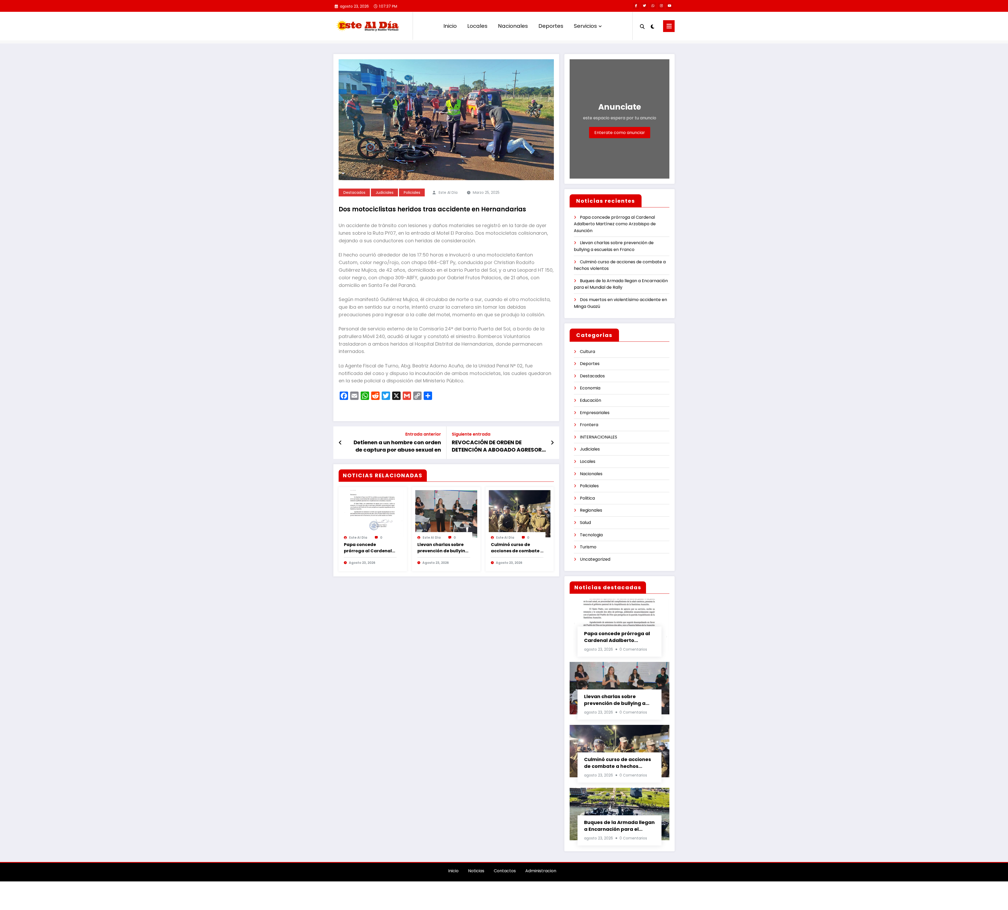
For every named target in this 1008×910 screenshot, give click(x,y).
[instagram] (661, 6)
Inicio (450, 26)
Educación (590, 400)
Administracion (540, 871)
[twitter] (644, 6)
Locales (477, 26)
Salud (585, 523)
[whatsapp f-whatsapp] (653, 6)
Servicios (585, 26)
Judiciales (384, 192)
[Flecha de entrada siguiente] (552, 442)
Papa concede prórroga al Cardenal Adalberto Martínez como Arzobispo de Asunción (368, 548)
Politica (587, 498)
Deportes (550, 26)
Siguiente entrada (471, 434)
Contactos (505, 871)
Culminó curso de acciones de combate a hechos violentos (517, 548)
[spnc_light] (652, 26)
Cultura (587, 352)
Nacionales (513, 26)
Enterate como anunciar (619, 133)
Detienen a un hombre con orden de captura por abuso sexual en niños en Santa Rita (397, 446)
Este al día (448, 192)
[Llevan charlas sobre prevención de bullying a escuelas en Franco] (446, 513)
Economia (590, 388)
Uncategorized (595, 559)
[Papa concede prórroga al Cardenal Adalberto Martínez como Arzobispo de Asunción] (373, 513)
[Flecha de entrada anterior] (340, 442)
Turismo (588, 547)
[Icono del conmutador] (669, 26)
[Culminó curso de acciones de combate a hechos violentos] (520, 513)
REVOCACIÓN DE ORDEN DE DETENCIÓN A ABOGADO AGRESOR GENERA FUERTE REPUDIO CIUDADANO (497, 446)
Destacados (354, 192)
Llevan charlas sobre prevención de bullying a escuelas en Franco (442, 548)
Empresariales (595, 413)
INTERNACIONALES (598, 437)
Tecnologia (591, 535)
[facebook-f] (636, 6)
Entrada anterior (423, 434)
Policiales (412, 192)
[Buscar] (642, 26)
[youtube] (669, 6)
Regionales (591, 510)
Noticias (476, 871)
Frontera (589, 425)
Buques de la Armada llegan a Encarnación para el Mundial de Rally (619, 826)
